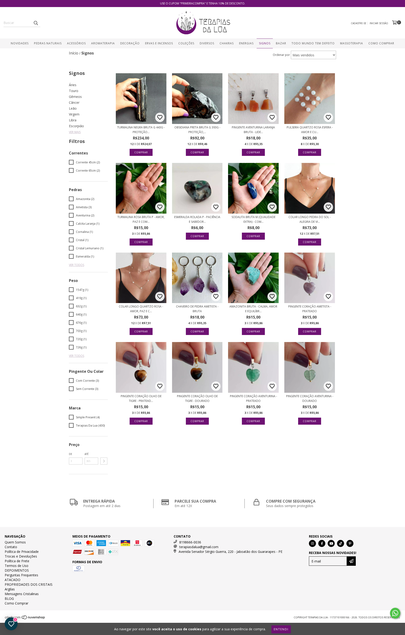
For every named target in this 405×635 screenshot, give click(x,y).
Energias (246, 43)
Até (87, 454)
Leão (73, 108)
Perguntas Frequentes (21, 575)
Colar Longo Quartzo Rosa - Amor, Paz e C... (141, 308)
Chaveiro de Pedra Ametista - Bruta (197, 308)
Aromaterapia (103, 43)
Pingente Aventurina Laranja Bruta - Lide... (253, 129)
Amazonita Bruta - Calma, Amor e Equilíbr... (253, 308)
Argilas (10, 589)
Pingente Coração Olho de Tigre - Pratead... (141, 398)
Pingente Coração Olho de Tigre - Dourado (197, 398)
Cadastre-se (358, 23)
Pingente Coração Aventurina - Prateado (253, 398)
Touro (73, 91)
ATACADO (12, 579)
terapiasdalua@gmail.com (198, 547)
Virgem (74, 114)
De (70, 454)
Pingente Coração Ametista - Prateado (309, 308)
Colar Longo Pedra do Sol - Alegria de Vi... (310, 219)
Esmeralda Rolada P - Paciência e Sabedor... (197, 219)
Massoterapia (351, 43)
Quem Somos (15, 542)
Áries (72, 85)
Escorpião (76, 126)
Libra (72, 120)
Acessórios (76, 43)
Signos (264, 43)
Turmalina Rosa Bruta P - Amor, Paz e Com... (141, 219)
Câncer (74, 102)
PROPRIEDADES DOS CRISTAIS (28, 584)
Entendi (281, 629)
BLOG (9, 598)
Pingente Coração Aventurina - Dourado (309, 398)
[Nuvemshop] (25, 618)
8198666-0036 (190, 542)
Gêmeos (75, 96)
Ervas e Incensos (159, 43)
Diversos (207, 43)
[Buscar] (35, 23)
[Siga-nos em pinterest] (349, 543)
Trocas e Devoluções (21, 556)
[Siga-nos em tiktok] (340, 543)
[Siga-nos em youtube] (331, 543)
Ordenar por (281, 55)
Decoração (130, 43)
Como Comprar (381, 43)
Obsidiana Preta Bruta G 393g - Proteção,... (197, 129)
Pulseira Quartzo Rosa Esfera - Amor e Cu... (310, 129)
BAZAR (281, 43)
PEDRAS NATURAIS (48, 43)
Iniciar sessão (379, 23)
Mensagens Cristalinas (22, 594)
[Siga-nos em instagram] (312, 543)
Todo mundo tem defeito (313, 43)
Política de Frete (17, 561)
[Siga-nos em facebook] (321, 543)
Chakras (227, 43)
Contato (11, 547)
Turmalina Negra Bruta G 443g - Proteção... (141, 129)
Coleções (186, 43)
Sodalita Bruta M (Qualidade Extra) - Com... (253, 219)
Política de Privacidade (22, 551)
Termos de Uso (16, 565)
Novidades (20, 43)
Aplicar (103, 461)
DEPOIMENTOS (17, 570)
